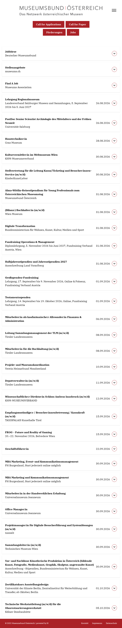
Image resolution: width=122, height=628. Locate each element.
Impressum (97, 623)
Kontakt (84, 623)
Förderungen (54, 32)
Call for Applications (48, 24)
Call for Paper (77, 24)
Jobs (73, 32)
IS (47, 623)
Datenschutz (111, 623)
